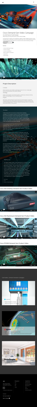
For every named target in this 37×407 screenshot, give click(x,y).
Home (15, 382)
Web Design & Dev (27, 385)
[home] (3, 2)
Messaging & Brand (27, 382)
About (15, 384)
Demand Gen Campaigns (28, 384)
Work (15, 385)
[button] (33, 2)
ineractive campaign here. (14, 152)
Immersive (26, 388)
